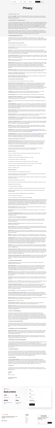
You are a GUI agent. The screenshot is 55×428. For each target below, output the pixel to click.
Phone (30, 396)
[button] (25, 1)
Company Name (31, 400)
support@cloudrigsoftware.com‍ (12, 377)
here (30, 131)
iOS (16, 288)
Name (30, 389)
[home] (13, 1)
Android (14, 288)
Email (30, 393)
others (19, 288)
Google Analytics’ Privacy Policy (33, 130)
